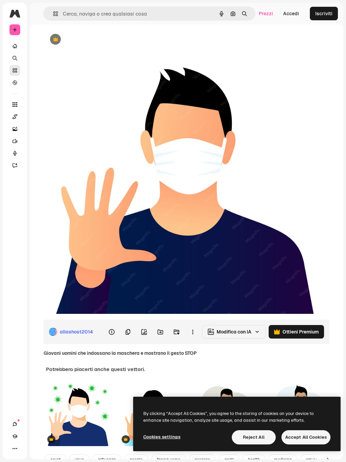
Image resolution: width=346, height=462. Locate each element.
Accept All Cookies (306, 437)
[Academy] (14, 436)
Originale (88, 40)
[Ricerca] (14, 58)
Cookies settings (161, 437)
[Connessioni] (14, 424)
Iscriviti (323, 13)
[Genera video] (14, 141)
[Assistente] (14, 165)
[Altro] (14, 448)
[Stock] (14, 70)
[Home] (14, 46)
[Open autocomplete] (53, 13)
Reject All (254, 437)
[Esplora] (14, 82)
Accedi (291, 13)
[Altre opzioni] (192, 332)
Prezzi (266, 13)
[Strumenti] (14, 104)
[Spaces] (14, 116)
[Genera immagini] (14, 128)
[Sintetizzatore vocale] (14, 153)
